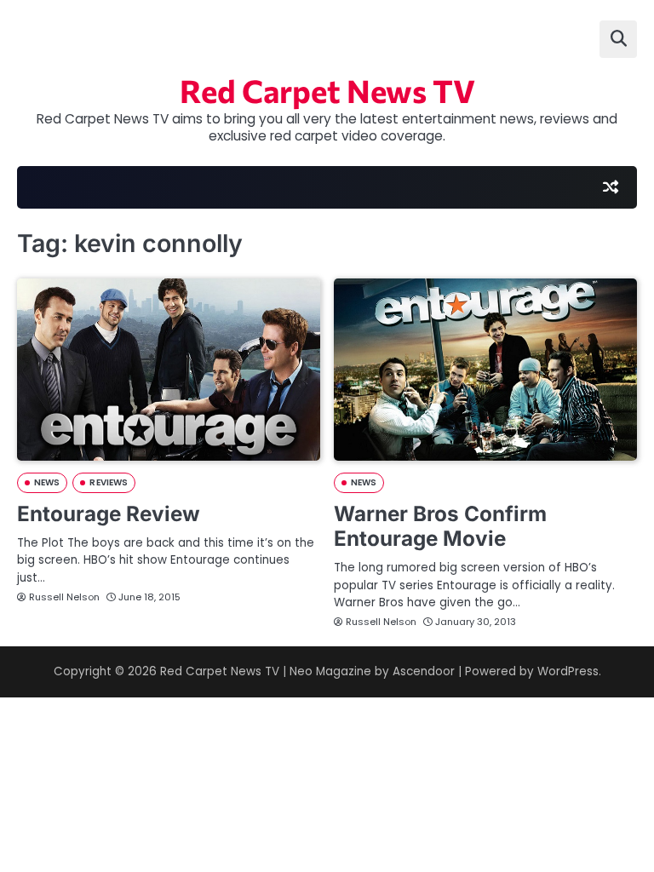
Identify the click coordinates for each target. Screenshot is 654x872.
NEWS (47, 482)
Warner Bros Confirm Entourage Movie (440, 526)
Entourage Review (108, 513)
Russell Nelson (64, 597)
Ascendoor (424, 671)
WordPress (568, 671)
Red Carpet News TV (327, 90)
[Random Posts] (610, 187)
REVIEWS (108, 482)
